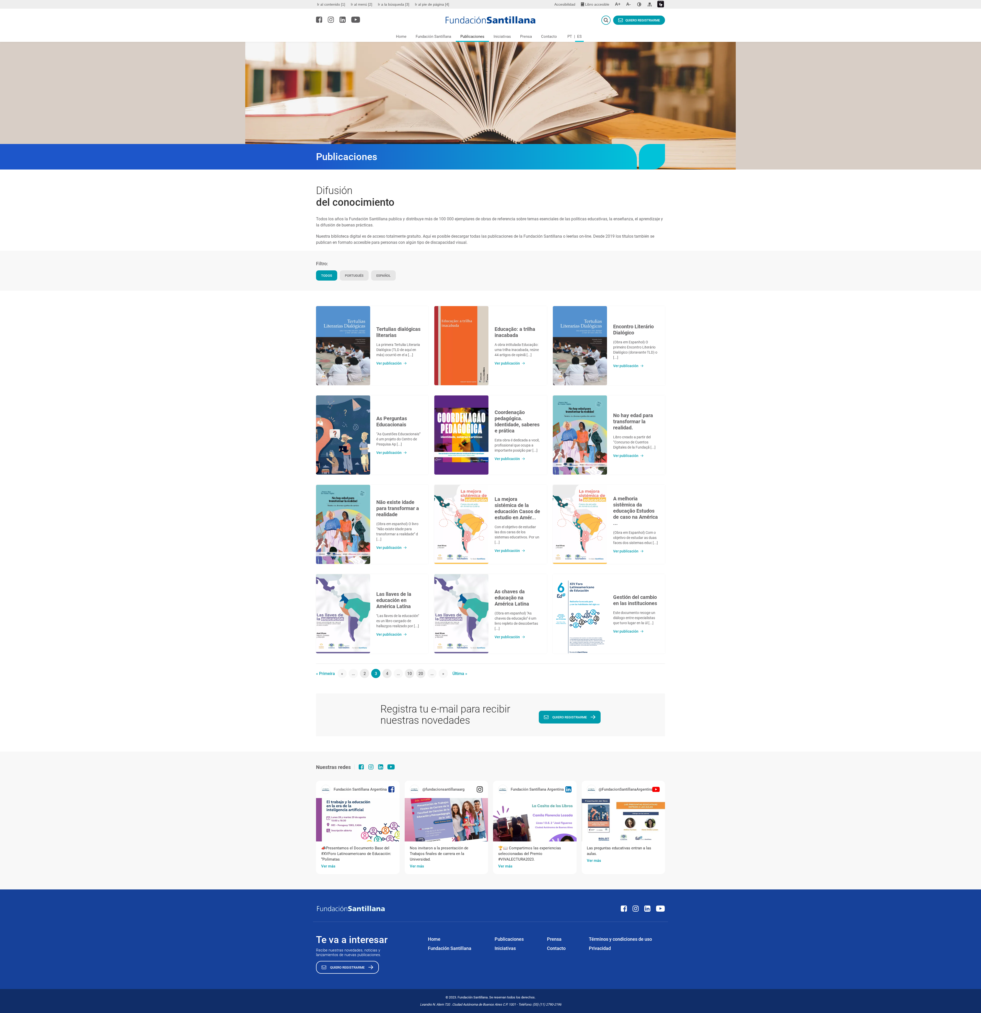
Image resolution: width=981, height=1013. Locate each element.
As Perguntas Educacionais (391, 421)
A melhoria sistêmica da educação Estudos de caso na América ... (635, 511)
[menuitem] (331, 4)
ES (579, 36)
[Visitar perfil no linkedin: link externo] (343, 20)
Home (401, 36)
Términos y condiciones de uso (620, 939)
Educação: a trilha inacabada (515, 332)
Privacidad (600, 948)
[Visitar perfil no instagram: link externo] (331, 20)
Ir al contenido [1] (331, 4)
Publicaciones (472, 36)
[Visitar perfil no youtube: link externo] (355, 20)
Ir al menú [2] (361, 4)
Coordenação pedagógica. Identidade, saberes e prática (517, 421)
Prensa (526, 36)
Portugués (354, 276)
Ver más (328, 866)
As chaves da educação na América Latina (512, 597)
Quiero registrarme (642, 20)
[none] (639, 4)
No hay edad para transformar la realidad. (633, 421)
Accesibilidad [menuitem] (564, 4)
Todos (326, 276)
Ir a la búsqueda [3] (393, 4)
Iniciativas (502, 36)
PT (569, 36)
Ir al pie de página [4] (432, 4)
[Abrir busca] (606, 20)
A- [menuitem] (628, 4)
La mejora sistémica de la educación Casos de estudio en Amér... (517, 508)
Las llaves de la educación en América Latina (393, 600)
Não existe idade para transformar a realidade (397, 508)
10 (409, 673)
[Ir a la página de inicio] (490, 19)
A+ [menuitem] (618, 4)
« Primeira (325, 673)
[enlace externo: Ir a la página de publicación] (358, 819)
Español (383, 276)
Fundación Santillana (433, 36)
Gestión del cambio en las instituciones (635, 600)
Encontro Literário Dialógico (633, 329)
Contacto (549, 36)
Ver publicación (389, 363)
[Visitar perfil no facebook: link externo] (319, 20)
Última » (459, 673)
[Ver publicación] (343, 345)
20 (420, 673)
